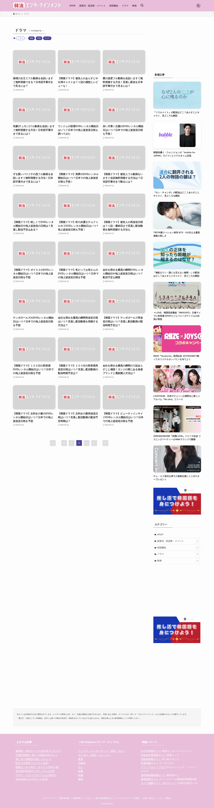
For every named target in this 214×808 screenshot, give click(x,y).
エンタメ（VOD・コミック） (94, 755)
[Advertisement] (177, 46)
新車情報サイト (149, 763)
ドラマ (160, 554)
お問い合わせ (149, 798)
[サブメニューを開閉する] (197, 541)
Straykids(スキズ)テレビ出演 (31, 779)
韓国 (31, 38)
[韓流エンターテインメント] (37, 6)
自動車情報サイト (151, 759)
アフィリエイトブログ (153, 767)
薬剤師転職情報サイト (153, 775)
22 (105, 443)
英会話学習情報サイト (153, 755)
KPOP (160, 534)
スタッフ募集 (164, 798)
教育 (80, 759)
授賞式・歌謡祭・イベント (170, 541)
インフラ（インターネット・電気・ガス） (102, 751)
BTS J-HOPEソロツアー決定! (32, 763)
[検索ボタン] (141, 5)
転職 (80, 775)
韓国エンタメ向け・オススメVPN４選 (37, 767)
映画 (159, 560)
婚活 (80, 779)
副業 (80, 771)
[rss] (198, 6)
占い (80, 767)
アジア (47, 38)
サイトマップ (50, 798)
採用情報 (77, 798)
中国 (39, 38)
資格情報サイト (149, 779)
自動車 (82, 763)
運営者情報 (64, 798)
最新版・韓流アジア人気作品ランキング (38, 751)
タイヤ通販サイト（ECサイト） (159, 783)
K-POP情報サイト (151, 751)
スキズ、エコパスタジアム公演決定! (36, 775)
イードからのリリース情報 (127, 798)
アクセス (88, 798)
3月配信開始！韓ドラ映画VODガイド (36, 755)
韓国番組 (161, 547)
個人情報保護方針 (103, 798)
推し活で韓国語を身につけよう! (33, 759)
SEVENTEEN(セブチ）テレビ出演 (35, 771)
